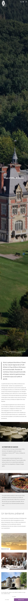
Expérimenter (12, 351)
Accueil (5, 351)
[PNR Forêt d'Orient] (8, 4)
